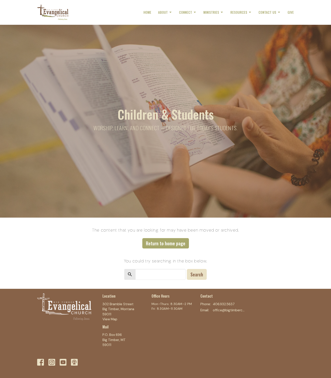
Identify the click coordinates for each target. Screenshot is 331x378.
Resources (238, 12)
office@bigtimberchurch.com (229, 310)
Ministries (211, 12)
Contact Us (267, 12)
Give (291, 12)
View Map (109, 319)
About (163, 12)
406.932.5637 (224, 304)
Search (196, 274)
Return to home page (165, 243)
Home (147, 12)
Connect (185, 12)
